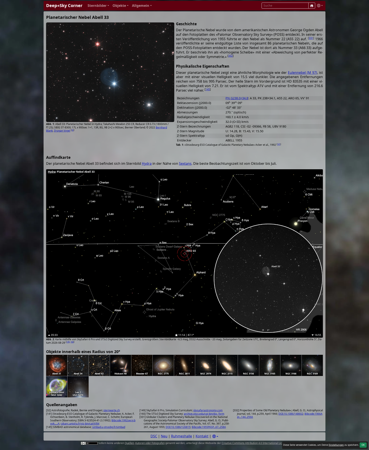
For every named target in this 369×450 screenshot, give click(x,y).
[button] (98, 6)
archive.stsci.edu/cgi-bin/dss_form (204, 414)
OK (363, 444)
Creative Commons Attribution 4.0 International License (255, 443)
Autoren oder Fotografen (150, 443)
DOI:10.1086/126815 (178, 427)
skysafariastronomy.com (208, 410)
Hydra (147, 163)
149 (68, 341)
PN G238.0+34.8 (237, 98)
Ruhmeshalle (181, 436)
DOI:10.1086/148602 (290, 414)
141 (278, 144)
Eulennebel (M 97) (302, 72)
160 (72, 341)
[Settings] (215, 436)
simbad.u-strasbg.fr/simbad (108, 427)
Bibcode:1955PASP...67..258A (209, 427)
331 (311, 38)
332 (230, 56)
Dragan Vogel (62, 130)
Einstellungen (336, 444)
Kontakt (202, 436)
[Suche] (311, 6)
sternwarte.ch (111, 410)
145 (207, 89)
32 (73, 130)
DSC (154, 436)
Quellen (129, 443)
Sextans (185, 163)
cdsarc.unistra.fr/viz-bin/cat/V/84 (80, 423)
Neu (164, 436)
